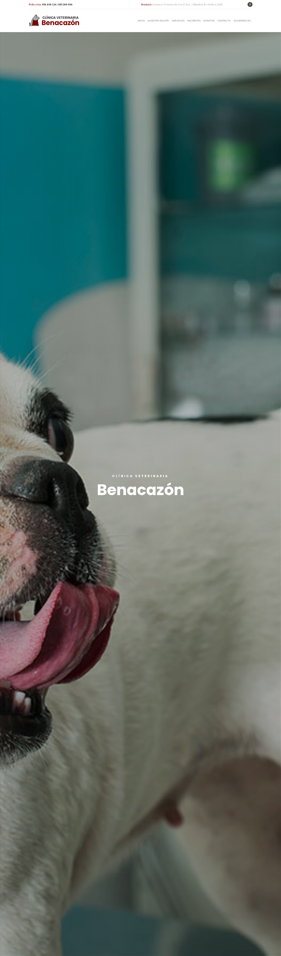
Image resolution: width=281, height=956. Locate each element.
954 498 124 (49, 4)
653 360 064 (65, 4)
